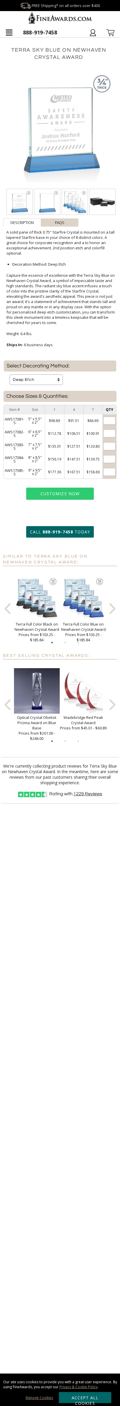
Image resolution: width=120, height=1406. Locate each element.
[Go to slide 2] (65, 643)
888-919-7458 (40, 32)
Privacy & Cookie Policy (78, 1386)
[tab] (22, 222)
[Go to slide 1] (52, 643)
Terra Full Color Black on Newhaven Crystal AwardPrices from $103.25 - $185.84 (37, 631)
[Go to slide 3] (78, 643)
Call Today (60, 532)
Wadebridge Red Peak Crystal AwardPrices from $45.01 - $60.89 (83, 723)
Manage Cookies (39, 1397)
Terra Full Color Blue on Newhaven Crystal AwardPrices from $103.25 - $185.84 (83, 631)
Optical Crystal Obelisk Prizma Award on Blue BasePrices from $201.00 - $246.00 (37, 728)
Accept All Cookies (85, 1399)
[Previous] (7, 608)
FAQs (59, 222)
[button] (9, 32)
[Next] (112, 608)
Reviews (87, 794)
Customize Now (60, 493)
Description (22, 222)
